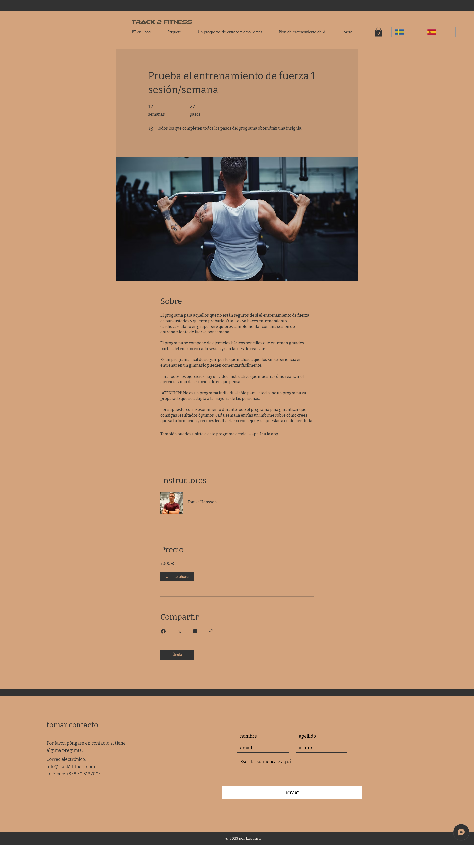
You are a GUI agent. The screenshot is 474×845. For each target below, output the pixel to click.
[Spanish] (439, 32)
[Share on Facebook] (163, 631)
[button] (379, 31)
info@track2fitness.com (70, 766)
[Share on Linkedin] (195, 631)
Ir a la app (269, 434)
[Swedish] (407, 32)
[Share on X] (179, 631)
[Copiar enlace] (211, 631)
